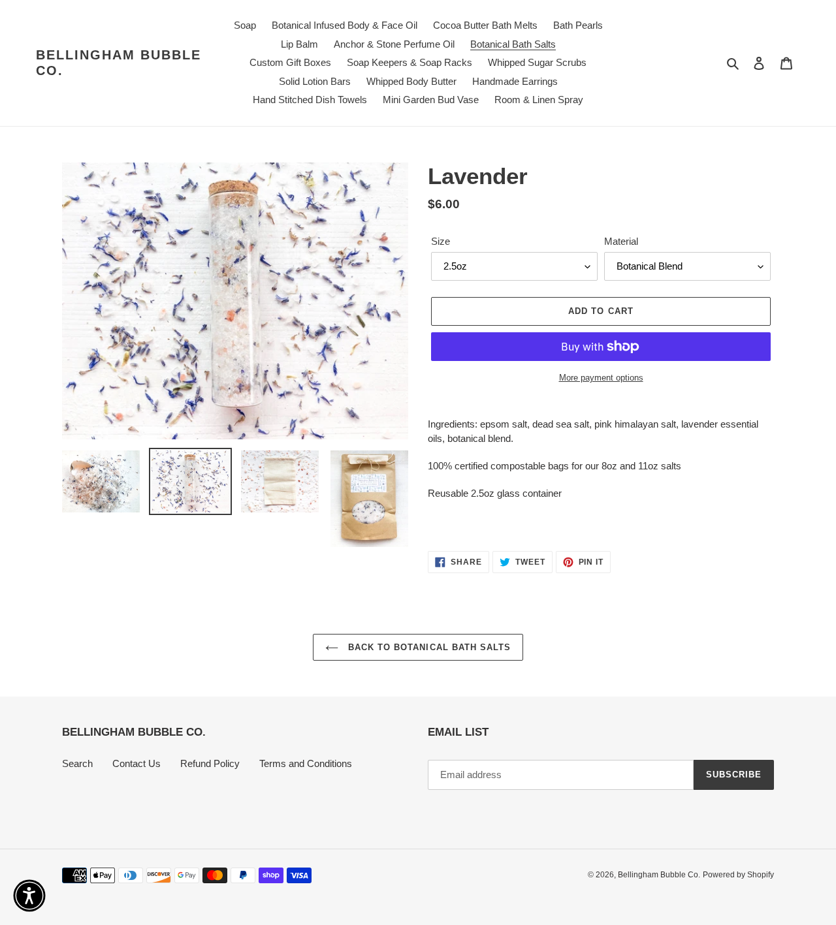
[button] (29, 895)
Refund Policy (210, 763)
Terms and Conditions (305, 763)
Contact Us (136, 763)
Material (621, 241)
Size (440, 241)
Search (77, 763)
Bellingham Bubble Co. (118, 63)
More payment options (601, 378)
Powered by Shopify (738, 874)
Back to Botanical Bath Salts (428, 647)
